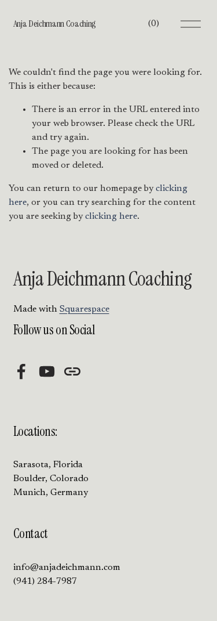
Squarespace (84, 309)
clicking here (111, 216)
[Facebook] (21, 371)
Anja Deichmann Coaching (55, 23)
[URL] (72, 371)
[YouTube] (47, 371)
